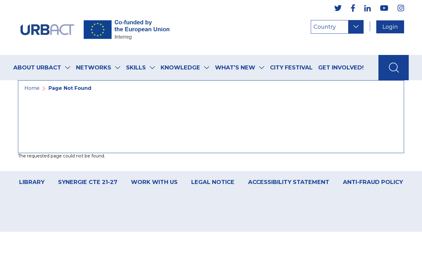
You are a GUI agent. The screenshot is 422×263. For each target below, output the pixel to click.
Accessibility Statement (288, 182)
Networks (93, 67)
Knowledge (180, 67)
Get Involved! (341, 67)
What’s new (235, 67)
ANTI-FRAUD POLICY (373, 182)
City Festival (291, 67)
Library (31, 182)
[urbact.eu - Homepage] (95, 27)
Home (32, 88)
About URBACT (37, 67)
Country (325, 26)
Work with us (154, 182)
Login (390, 26)
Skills (136, 67)
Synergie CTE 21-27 (87, 182)
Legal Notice (212, 182)
